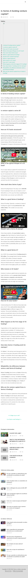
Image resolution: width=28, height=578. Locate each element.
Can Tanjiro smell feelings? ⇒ (14, 419)
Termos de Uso (8, 571)
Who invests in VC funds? (9, 60)
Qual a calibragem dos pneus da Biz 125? (17, 488)
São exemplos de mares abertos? (15, 543)
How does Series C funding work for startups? (14, 66)
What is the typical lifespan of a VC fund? (13, 51)
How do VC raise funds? (9, 62)
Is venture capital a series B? (10, 47)
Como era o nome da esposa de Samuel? (17, 500)
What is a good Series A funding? (11, 54)
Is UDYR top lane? (15, 433)
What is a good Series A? (9, 58)
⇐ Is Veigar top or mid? (14, 415)
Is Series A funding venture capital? (11, 45)
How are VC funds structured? (10, 49)
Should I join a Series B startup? (11, 56)
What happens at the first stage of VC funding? (15, 64)
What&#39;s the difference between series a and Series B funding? (14, 68)
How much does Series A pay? (10, 52)
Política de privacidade (18, 571)
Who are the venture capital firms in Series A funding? (14, 72)
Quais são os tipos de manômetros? (15, 549)
